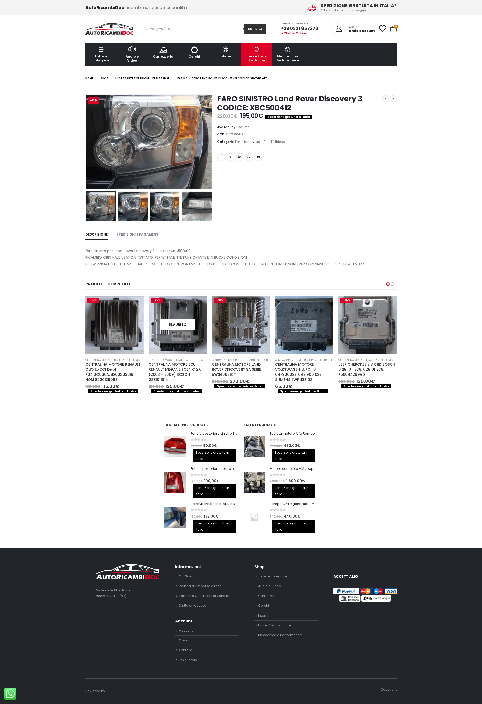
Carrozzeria (163, 56)
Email (259, 157)
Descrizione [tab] (96, 234)
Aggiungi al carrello (198, 303)
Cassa (184, 640)
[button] (86, 142)
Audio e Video (132, 58)
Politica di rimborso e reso (200, 586)
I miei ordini (188, 660)
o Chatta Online (293, 33)
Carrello (185, 650)
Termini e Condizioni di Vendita (204, 595)
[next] (393, 98)
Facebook (221, 157)
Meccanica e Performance (287, 58)
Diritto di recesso (192, 605)
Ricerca (255, 28)
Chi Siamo (187, 576)
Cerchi (194, 56)
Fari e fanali (244, 141)
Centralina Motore (98, 360)
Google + (249, 157)
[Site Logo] (109, 29)
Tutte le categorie (100, 58)
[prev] (385, 98)
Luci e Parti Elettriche (256, 58)
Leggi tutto (135, 303)
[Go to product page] (241, 325)
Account (186, 630)
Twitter (230, 157)
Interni (225, 56)
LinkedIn (240, 157)
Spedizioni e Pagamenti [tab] (137, 234)
